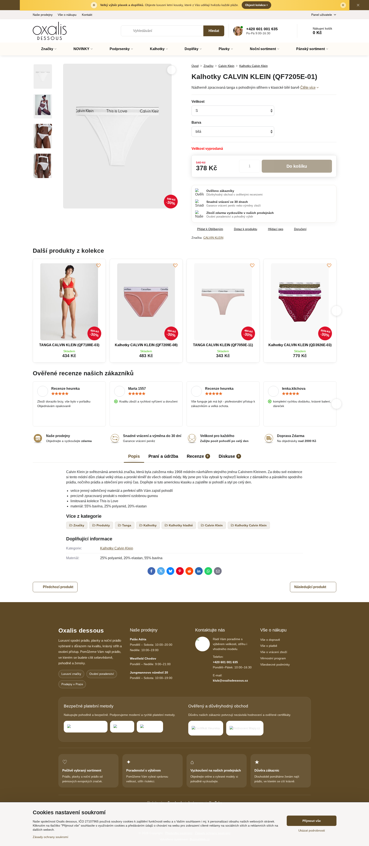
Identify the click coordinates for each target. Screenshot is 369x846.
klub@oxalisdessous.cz (230, 680)
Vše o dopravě (270, 639)
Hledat (214, 31)
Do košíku (296, 166)
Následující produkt (310, 587)
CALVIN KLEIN (213, 237)
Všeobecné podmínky (275, 664)
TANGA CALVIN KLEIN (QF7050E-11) (223, 345)
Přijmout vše (311, 820)
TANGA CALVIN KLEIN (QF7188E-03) (69, 345)
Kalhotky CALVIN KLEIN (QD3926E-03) (300, 345)
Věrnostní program (273, 658)
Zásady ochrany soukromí (50, 837)
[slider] (60, 393)
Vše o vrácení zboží (273, 652)
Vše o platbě (268, 645)
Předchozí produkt (58, 587)
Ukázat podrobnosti (311, 830)
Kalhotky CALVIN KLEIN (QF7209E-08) (146, 345)
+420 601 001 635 (225, 662)
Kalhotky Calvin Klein (116, 548)
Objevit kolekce (256, 5)
